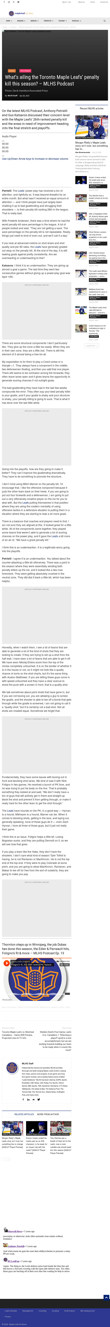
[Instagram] (9, 2)
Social (92, 2)
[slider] (35, 158)
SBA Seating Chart (87, 1311)
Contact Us (104, 2)
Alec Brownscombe (82, 152)
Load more (90, 345)
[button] (104, 21)
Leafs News (94, 336)
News (8, 21)
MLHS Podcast (25, 71)
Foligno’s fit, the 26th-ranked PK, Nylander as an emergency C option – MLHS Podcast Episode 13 (50, 1007)
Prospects (47, 21)
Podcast (62, 21)
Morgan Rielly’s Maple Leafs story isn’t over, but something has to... (91, 146)
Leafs (21, 190)
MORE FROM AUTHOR (48, 1114)
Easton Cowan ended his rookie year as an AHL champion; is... (97, 180)
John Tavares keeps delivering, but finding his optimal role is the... (98, 255)
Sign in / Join (66, 2)
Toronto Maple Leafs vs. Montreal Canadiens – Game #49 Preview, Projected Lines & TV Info (18, 1035)
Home (4, 27)
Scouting (55, 1311)
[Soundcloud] (34, 1099)
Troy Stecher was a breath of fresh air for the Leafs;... (98, 198)
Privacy (8, 1316)
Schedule (75, 21)
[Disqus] (36, 1262)
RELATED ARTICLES (24, 1114)
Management (27, 1311)
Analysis (20, 21)
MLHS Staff (12, 95)
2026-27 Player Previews (11, 1134)
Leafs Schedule (11, 1311)
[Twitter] (18, 2)
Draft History (69, 1311)
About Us (81, 2)
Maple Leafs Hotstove (9, 1007)
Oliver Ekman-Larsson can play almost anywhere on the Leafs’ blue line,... (98, 236)
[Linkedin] (29, 1099)
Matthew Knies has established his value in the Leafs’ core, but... (98, 292)
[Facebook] (4, 2)
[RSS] (13, 2)
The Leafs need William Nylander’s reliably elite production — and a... (98, 273)
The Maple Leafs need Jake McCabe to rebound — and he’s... (97, 310)
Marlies (34, 21)
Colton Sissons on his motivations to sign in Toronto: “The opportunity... (97, 329)
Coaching (42, 1311)
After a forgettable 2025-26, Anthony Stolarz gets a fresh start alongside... (98, 216)
